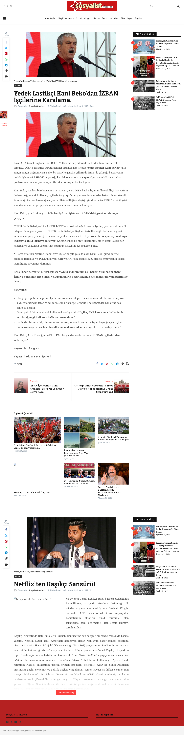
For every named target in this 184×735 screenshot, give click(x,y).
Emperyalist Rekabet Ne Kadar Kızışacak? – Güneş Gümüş (167, 44)
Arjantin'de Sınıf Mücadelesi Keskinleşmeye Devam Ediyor (113, 438)
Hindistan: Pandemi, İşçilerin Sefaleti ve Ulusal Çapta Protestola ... (35, 446)
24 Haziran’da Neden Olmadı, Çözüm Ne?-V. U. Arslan (79, 482)
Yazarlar (114, 18)
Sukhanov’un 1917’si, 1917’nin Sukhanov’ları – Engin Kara (166, 100)
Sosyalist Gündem (37, 106)
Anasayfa (18, 81)
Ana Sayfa (50, 18)
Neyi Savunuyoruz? (67, 18)
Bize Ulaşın (126, 18)
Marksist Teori (100, 18)
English (138, 18)
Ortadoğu (85, 18)
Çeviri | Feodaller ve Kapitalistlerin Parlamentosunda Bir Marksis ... (109, 491)
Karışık (26, 81)
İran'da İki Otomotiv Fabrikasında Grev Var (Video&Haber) (76, 453)
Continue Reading (66, 692)
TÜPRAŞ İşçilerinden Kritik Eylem (32, 492)
